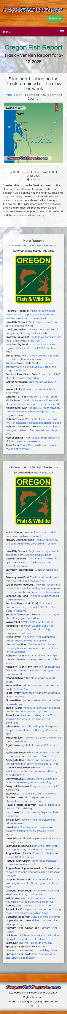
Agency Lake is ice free (37, 905)
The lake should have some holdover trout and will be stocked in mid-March (30, 831)
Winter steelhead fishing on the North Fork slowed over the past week (33, 430)
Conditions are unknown (45, 917)
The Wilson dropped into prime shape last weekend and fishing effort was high (32, 730)
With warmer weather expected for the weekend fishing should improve (31, 771)
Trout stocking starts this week (37, 793)
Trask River (13, 95)
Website (35, 179)
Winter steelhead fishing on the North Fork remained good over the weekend (33, 671)
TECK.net (33, 1006)
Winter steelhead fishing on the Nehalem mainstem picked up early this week (32, 659)
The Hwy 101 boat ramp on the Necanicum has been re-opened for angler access (33, 412)
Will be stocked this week (38, 622)
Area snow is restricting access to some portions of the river (33, 872)
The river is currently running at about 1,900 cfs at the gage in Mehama (31, 367)
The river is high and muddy (35, 943)
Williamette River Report (42, 396)
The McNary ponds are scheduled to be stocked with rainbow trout (32, 544)
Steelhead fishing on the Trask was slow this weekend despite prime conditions (31, 719)
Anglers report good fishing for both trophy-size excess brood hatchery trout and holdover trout (30, 315)
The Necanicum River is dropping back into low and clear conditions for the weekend (32, 648)
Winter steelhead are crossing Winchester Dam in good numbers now (32, 883)
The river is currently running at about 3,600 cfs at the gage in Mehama (31, 607)
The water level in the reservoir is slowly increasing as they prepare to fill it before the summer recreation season (33, 588)
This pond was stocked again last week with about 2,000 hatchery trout (31, 348)
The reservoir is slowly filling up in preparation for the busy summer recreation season (33, 562)
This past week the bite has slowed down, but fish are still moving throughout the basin (29, 630)
